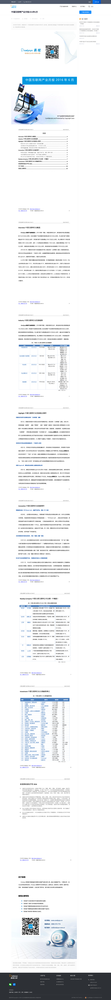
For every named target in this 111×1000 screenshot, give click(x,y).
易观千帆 (42, 981)
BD (22, 992)
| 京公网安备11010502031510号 (92, 997)
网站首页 (13, 1)
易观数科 (26, 992)
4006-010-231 (28, 1)
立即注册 (96, 2)
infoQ (31, 992)
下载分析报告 (85, 12)
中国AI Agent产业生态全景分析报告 (87, 41)
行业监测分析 (16, 18)
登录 (90, 2)
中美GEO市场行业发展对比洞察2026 (88, 36)
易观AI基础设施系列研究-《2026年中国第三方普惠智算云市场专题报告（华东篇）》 (89, 29)
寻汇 (20, 992)
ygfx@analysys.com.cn (95, 988)
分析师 (16, 992)
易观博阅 (42, 984)
